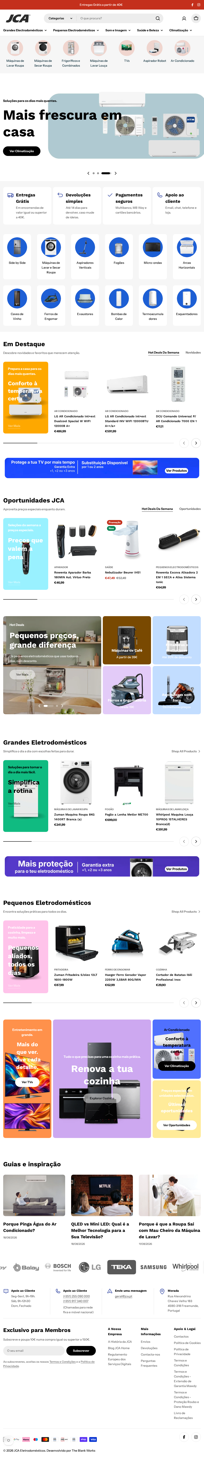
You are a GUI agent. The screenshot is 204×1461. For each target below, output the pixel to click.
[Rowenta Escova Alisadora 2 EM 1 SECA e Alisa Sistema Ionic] (178, 540)
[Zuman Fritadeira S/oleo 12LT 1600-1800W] (76, 942)
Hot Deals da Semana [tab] (163, 352)
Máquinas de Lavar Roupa (71, 809)
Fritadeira (61, 969)
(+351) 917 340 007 (75, 1301)
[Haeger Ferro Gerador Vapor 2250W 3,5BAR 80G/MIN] (127, 942)
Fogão (109, 809)
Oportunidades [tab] (190, 509)
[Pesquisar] (157, 18)
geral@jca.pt (123, 1296)
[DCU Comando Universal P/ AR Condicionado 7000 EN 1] (178, 384)
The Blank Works (83, 1450)
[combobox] (103, 18)
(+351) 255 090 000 (76, 1296)
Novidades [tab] (193, 352)
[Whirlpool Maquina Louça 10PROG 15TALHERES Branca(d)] (178, 782)
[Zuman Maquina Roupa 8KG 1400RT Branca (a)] (76, 782)
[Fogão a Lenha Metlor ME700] (127, 782)
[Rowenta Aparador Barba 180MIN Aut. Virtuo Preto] (76, 540)
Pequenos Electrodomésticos (177, 567)
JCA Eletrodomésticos (29, 1450)
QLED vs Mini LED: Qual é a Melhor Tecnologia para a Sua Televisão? (100, 1230)
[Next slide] (115, 173)
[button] (98, 173)
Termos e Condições (62, 1361)
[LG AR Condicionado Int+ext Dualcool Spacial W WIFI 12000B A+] (76, 384)
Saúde (109, 567)
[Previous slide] (88, 173)
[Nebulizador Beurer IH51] (127, 540)
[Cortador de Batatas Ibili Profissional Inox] (178, 942)
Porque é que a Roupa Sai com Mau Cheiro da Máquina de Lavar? (169, 1230)
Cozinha (161, 969)
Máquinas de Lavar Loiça (172, 809)
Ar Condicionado (66, 411)
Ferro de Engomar (117, 969)
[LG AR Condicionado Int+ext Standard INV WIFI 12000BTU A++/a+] (127, 384)
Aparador (61, 567)
